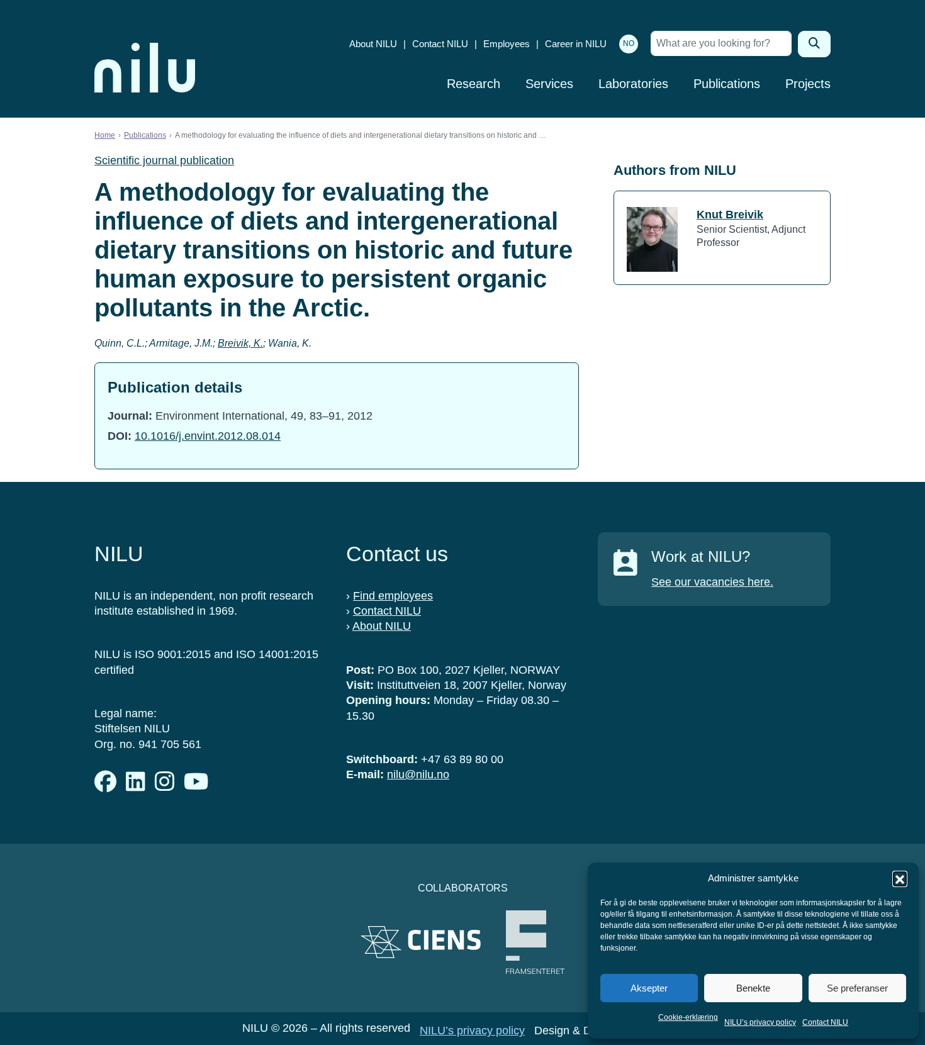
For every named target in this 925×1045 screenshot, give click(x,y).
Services (549, 84)
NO (628, 43)
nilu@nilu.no (418, 774)
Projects (808, 84)
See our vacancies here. (712, 582)
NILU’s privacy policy (760, 1022)
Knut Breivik (730, 214)
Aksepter (649, 988)
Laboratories (633, 84)
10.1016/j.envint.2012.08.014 (208, 436)
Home (104, 135)
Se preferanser (857, 988)
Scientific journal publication (164, 160)
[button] (900, 878)
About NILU (373, 43)
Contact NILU (825, 1022)
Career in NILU (576, 43)
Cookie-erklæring (688, 1017)
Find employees (393, 596)
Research (473, 84)
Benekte (753, 988)
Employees (506, 43)
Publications (726, 84)
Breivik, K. (240, 343)
